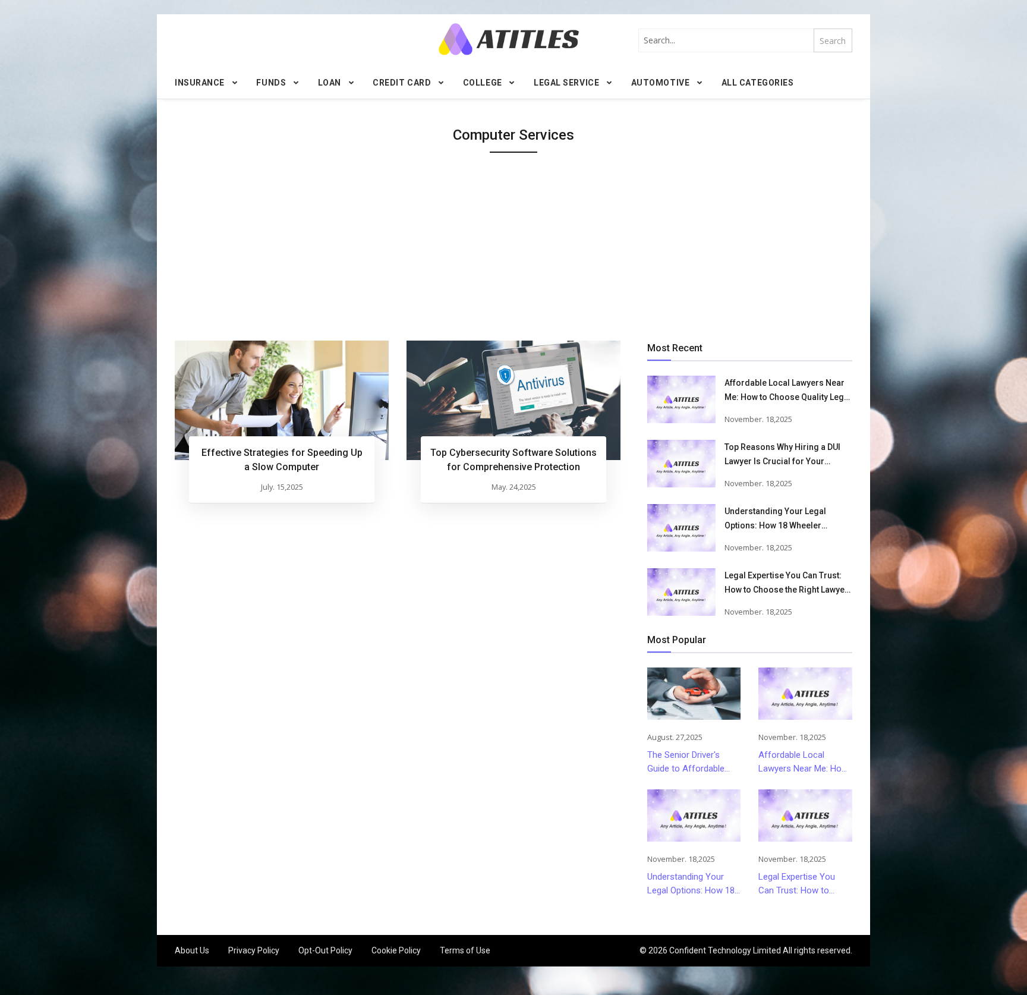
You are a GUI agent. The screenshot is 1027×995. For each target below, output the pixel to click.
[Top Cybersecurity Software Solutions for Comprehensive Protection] (513, 401)
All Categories (758, 82)
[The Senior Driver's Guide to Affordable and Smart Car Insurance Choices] (694, 693)
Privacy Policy (253, 950)
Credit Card (402, 82)
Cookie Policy (396, 950)
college (482, 82)
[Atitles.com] (508, 39)
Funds (271, 82)
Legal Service (566, 82)
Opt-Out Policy (325, 950)
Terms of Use (465, 950)
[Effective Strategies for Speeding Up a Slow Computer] (282, 401)
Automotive (660, 82)
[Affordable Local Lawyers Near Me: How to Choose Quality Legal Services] (681, 399)
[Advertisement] (513, 251)
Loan (329, 82)
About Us (192, 950)
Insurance (200, 82)
